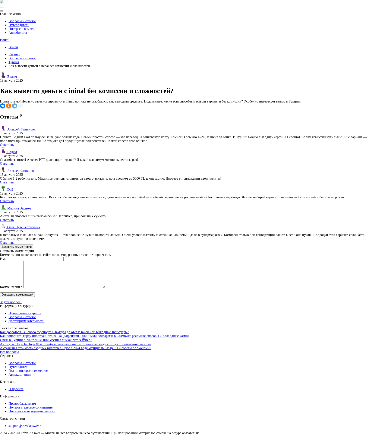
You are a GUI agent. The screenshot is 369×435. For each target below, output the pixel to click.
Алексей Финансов (20, 129)
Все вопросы (9, 352)
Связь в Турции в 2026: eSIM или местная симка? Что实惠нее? (46, 340)
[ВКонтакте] (2, 105)
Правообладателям (22, 403)
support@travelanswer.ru (25, 426)
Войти (4, 40)
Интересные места (22, 29)
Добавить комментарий (17, 246)
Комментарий (11, 287)
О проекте (16, 389)
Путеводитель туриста (25, 313)
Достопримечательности (26, 321)
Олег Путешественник (23, 227)
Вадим (11, 76)
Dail (9, 189)
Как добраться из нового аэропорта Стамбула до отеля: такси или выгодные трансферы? (64, 332)
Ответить (7, 144)
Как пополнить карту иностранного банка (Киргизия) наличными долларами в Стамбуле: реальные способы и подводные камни (94, 336)
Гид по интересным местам (28, 370)
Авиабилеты (18, 32)
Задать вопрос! (11, 302)
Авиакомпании (20, 374)
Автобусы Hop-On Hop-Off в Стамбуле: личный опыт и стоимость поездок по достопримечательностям (75, 344)
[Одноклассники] (8, 105)
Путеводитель (19, 25)
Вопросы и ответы (22, 21)
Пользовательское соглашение (31, 407)
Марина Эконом (18, 208)
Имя (3, 259)
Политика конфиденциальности (32, 411)
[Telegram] (14, 105)
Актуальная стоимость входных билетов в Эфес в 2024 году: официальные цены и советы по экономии (75, 348)
